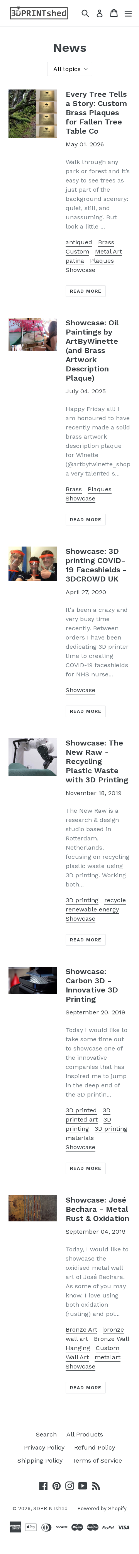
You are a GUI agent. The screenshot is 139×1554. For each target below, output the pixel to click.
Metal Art (108, 251)
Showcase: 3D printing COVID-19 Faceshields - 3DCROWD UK (96, 565)
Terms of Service (97, 1460)
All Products (84, 1434)
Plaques (102, 260)
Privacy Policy (44, 1447)
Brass (106, 242)
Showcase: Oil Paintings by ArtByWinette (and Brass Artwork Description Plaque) (92, 350)
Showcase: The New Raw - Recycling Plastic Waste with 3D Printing (97, 761)
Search (46, 1434)
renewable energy (92, 909)
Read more (86, 291)
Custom (77, 251)
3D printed (81, 1110)
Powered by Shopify (102, 1508)
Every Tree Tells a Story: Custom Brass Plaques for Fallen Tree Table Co (96, 112)
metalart (107, 1357)
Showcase (80, 269)
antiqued (79, 242)
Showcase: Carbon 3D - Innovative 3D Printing (92, 985)
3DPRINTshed (50, 1508)
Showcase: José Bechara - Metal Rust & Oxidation (97, 1209)
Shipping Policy (40, 1460)
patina (75, 260)
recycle (115, 900)
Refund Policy (94, 1447)
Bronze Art (81, 1329)
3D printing (82, 900)
